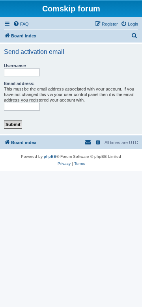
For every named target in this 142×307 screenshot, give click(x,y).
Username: (15, 65)
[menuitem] (21, 24)
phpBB (50, 156)
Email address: (19, 83)
